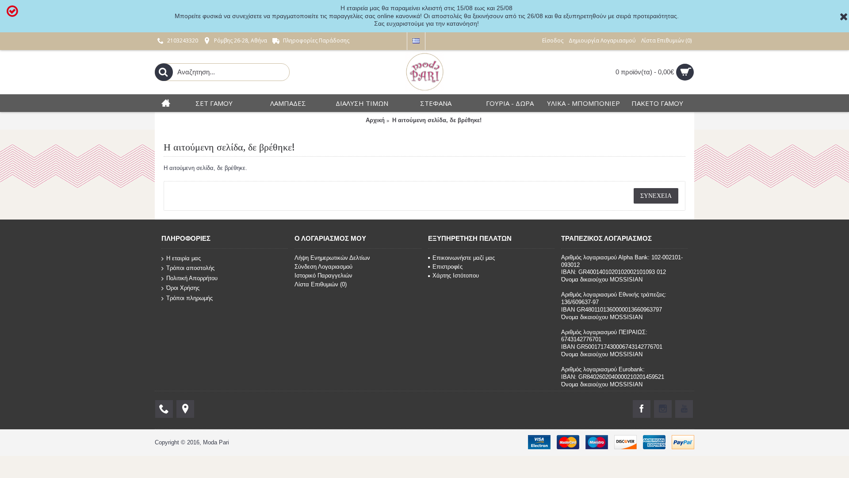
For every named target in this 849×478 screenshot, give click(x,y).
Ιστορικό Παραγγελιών (323, 275)
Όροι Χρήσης (182, 288)
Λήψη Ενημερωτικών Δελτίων (332, 257)
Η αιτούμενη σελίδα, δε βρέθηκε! (437, 120)
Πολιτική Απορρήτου (192, 278)
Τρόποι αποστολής (190, 268)
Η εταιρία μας (183, 257)
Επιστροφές (447, 266)
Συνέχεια (656, 195)
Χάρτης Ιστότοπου (455, 275)
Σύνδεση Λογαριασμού (323, 266)
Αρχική (375, 120)
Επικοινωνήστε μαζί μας (463, 257)
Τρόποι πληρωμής (189, 298)
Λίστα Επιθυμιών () (320, 284)
